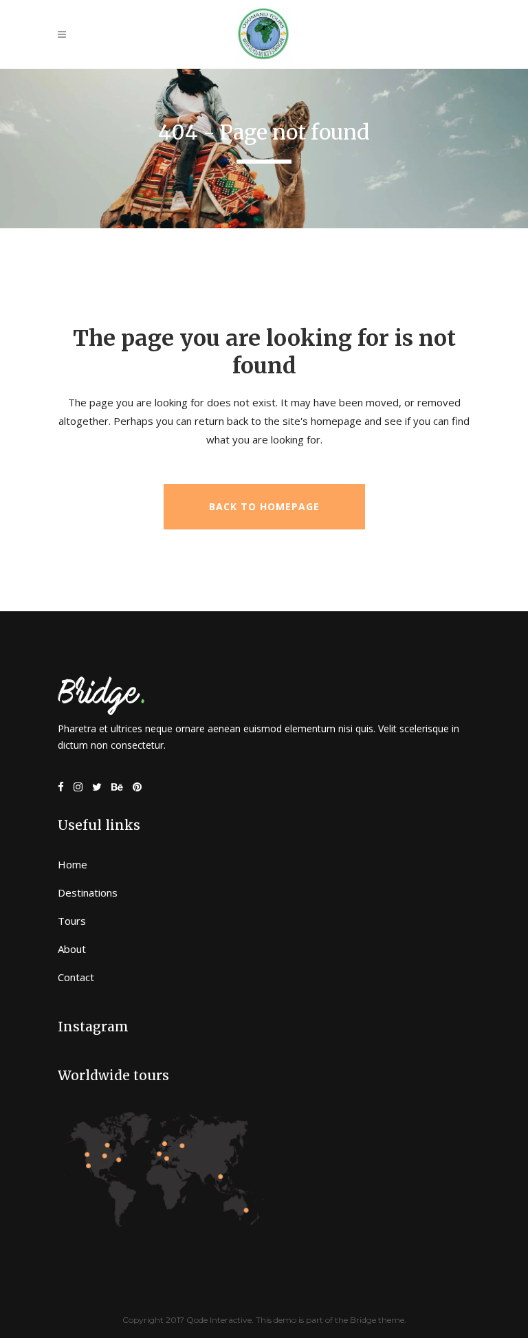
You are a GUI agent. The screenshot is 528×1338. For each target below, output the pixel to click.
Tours (72, 921)
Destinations (88, 892)
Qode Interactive (219, 1320)
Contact (76, 977)
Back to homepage (264, 506)
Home (72, 864)
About (72, 949)
